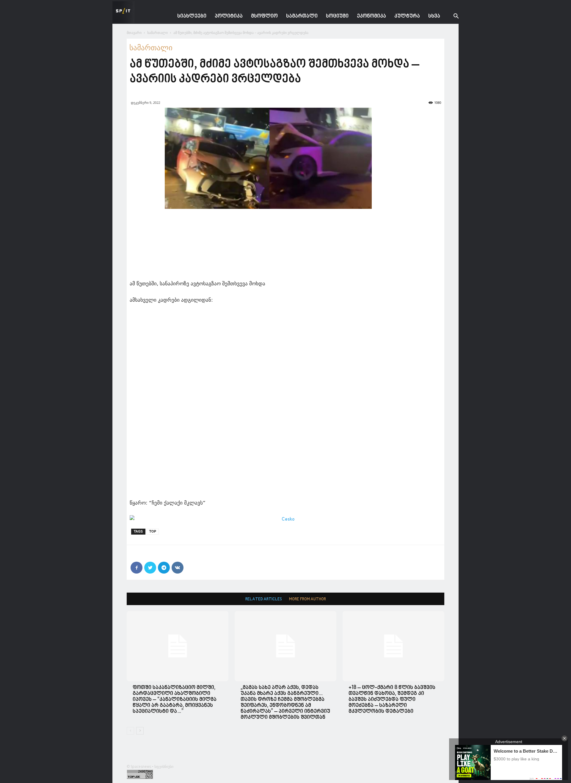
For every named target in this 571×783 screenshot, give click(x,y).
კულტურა (407, 16)
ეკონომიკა (371, 16)
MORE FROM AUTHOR (307, 599)
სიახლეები (191, 16)
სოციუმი (337, 16)
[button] (451, 17)
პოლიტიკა (229, 16)
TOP (152, 531)
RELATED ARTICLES (263, 599)
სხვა (434, 16)
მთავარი (134, 32)
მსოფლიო (264, 16)
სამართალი (302, 16)
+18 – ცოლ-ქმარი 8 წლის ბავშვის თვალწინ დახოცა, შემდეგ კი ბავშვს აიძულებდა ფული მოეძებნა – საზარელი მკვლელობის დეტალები (392, 700)
